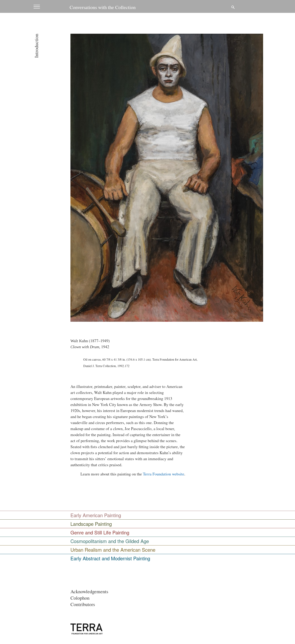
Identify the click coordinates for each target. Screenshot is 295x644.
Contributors (82, 604)
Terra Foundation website (163, 474)
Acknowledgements (89, 591)
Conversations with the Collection (103, 7)
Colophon (80, 598)
